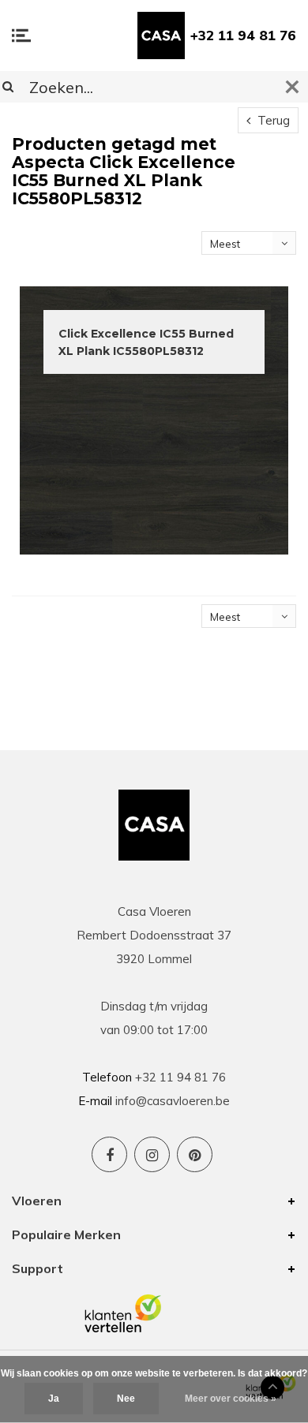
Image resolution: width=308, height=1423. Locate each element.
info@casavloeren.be (172, 1100)
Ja (53, 1398)
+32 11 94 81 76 (243, 35)
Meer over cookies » (230, 1398)
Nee (126, 1398)
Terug (272, 120)
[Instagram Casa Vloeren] (152, 1154)
